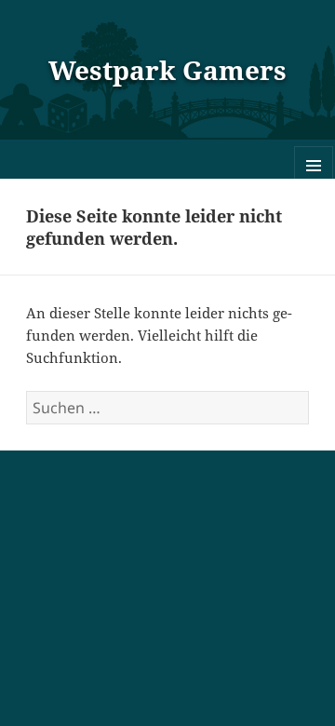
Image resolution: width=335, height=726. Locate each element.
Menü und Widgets (314, 184)
